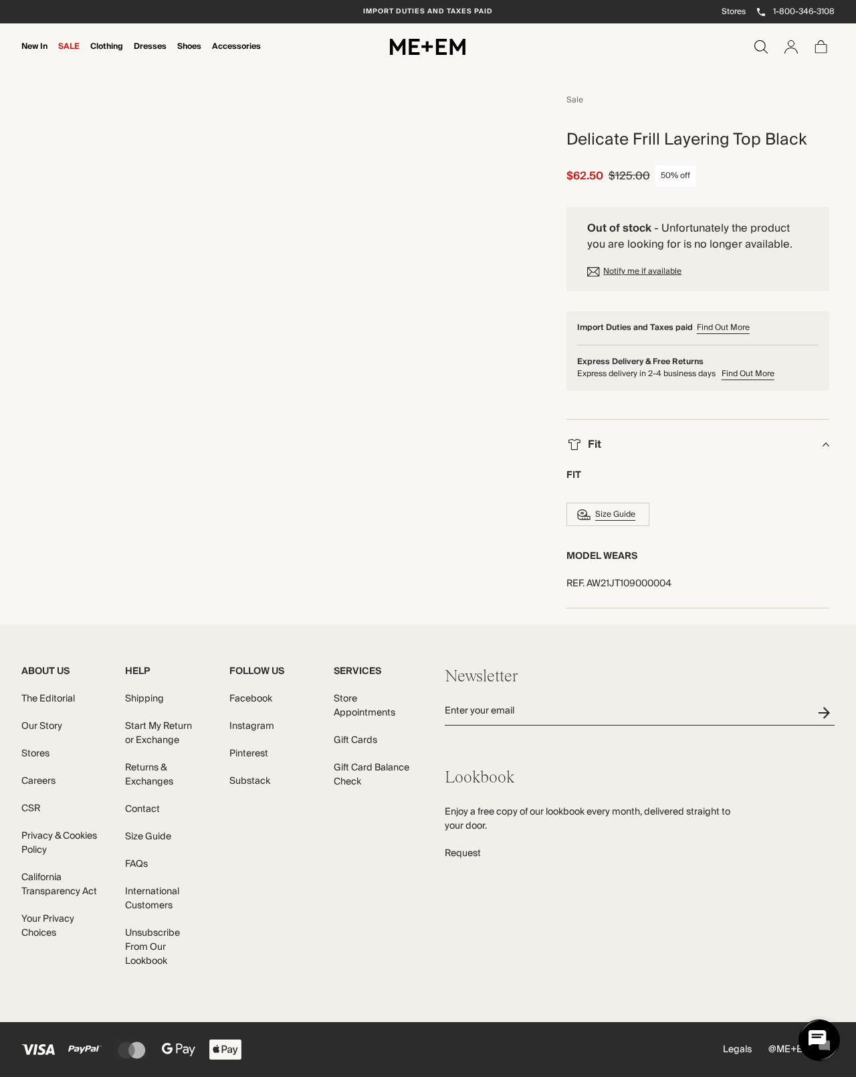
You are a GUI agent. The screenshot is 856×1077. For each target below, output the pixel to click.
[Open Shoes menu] (189, 55)
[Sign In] (791, 46)
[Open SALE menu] (69, 55)
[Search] (761, 46)
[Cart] (821, 46)
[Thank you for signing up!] (826, 712)
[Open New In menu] (34, 55)
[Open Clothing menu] (106, 55)
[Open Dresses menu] (150, 55)
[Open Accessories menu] (236, 55)
